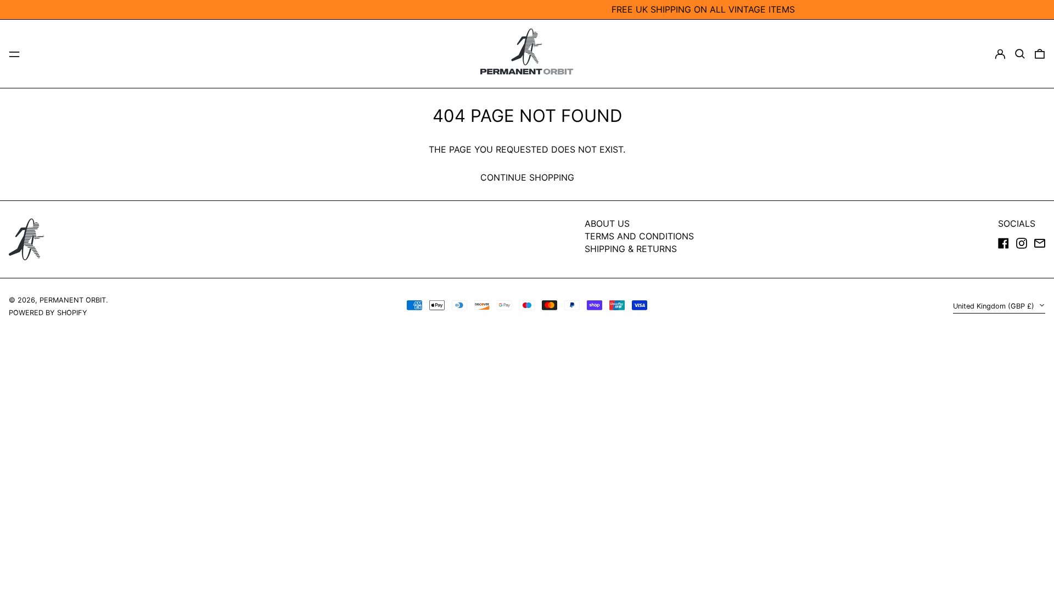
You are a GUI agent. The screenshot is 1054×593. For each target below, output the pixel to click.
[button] (1019, 54)
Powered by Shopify (48, 313)
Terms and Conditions (639, 236)
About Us (607, 223)
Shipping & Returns (631, 248)
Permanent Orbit (73, 300)
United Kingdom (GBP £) (994, 306)
